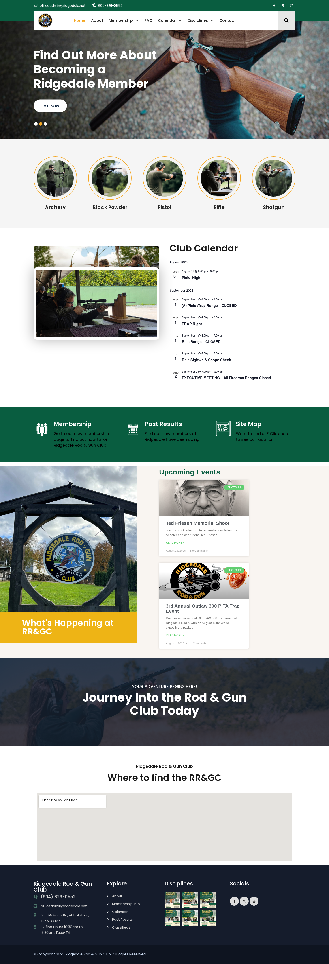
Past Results (163, 424)
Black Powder (110, 207)
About (97, 20)
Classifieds (121, 927)
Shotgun (274, 207)
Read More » (175, 542)
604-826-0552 (110, 5)
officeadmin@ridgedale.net (63, 5)
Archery (55, 207)
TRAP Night (192, 323)
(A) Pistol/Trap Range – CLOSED (209, 305)
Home (79, 20)
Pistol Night (191, 277)
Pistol (164, 207)
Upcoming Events (189, 472)
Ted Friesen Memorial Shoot (197, 523)
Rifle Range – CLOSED (201, 341)
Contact (227, 20)
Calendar (167, 20)
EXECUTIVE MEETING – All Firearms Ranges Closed (226, 377)
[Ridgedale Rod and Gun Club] (45, 20)
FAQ (148, 20)
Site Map (248, 424)
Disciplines (198, 20)
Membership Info (126, 903)
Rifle (219, 207)
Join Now (50, 106)
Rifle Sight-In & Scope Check (206, 359)
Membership (121, 20)
